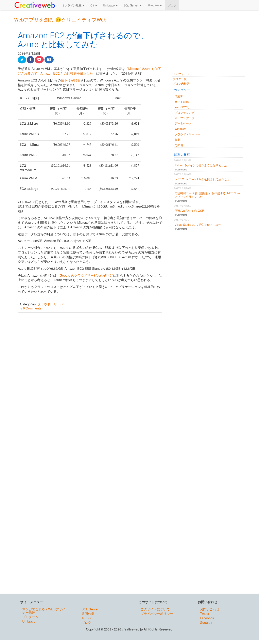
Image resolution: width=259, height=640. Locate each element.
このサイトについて (155, 609)
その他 (179, 145)
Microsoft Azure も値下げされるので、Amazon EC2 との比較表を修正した (89, 71)
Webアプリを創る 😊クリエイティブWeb (60, 20)
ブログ (172, 5)
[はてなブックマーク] (49, 59)
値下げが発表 (70, 80)
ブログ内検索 (181, 83)
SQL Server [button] (131, 5)
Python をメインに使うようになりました (201, 165)
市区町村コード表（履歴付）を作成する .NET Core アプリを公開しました (207, 195)
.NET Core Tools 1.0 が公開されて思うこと (202, 179)
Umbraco (28, 622)
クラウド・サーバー (52, 304)
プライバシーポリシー (157, 614)
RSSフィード (181, 74)
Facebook (207, 618)
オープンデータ (184, 118)
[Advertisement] (208, 43)
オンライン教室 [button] (72, 5)
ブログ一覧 (180, 79)
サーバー (88, 618)
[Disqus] (90, 370)
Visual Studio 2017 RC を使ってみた (198, 225)
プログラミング (184, 112)
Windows (180, 129)
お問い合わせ (209, 609)
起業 (177, 140)
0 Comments (32, 308)
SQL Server (90, 609)
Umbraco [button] (109, 5)
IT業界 (179, 96)
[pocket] (39, 59)
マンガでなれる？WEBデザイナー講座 (43, 611)
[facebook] (30, 59)
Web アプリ (182, 107)
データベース (183, 123)
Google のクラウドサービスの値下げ (86, 275)
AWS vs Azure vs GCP (189, 211)
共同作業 (88, 614)
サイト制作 (182, 102)
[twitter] (22, 59)
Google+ (206, 623)
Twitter (204, 614)
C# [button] (92, 5)
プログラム (30, 617)
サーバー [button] (154, 5)
